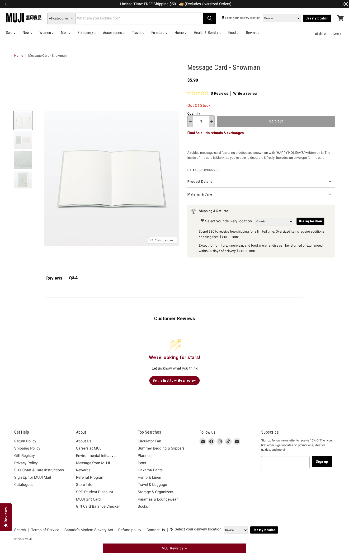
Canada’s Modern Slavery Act (88, 530)
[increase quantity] (211, 121)
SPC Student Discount (94, 492)
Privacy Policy (26, 463)
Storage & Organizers (155, 492)
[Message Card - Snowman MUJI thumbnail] (23, 120)
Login (337, 33)
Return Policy (25, 441)
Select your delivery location (242, 17)
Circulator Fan (149, 441)
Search (20, 530)
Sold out (276, 121)
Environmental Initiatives (96, 455)
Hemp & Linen (149, 477)
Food (232, 32)
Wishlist (320, 33)
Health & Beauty (206, 32)
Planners (145, 455)
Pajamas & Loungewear (158, 499)
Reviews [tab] (54, 278)
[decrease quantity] (190, 121)
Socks (143, 506)
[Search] (209, 18)
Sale (10, 32)
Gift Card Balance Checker (98, 506)
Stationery (85, 32)
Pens (142, 463)
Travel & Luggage (152, 484)
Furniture (158, 32)
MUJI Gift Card (88, 499)
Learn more (229, 236)
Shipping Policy (27, 448)
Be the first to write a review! (175, 380)
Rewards (252, 32)
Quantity (193, 113)
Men (64, 32)
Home (179, 32)
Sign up (322, 461)
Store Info (84, 484)
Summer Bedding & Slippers (161, 448)
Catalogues (23, 484)
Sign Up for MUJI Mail (32, 477)
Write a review (245, 93)
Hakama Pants (150, 470)
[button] (174, 548)
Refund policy (129, 530)
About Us (83, 441)
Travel (137, 32)
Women (45, 32)
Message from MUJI (93, 463)
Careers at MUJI (89, 448)
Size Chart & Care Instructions (39, 470)
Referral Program (90, 477)
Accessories (113, 32)
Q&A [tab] (73, 277)
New (27, 32)
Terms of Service (45, 530)
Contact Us (155, 530)
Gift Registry (24, 455)
